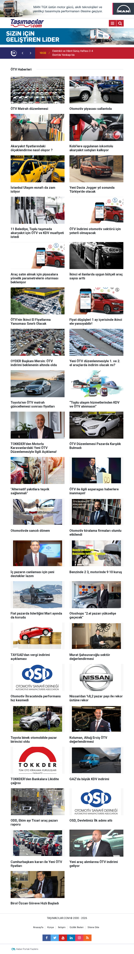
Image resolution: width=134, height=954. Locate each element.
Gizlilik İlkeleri (77, 927)
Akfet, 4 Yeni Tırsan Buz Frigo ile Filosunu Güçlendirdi (70, 52)
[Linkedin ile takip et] (71, 938)
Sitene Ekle (93, 927)
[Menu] (113, 23)
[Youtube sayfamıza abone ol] (63, 938)
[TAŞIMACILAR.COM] (27, 23)
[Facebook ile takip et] (46, 938)
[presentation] (22, 53)
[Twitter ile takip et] (55, 938)
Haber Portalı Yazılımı (27, 949)
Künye (50, 927)
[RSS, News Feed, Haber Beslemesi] (87, 938)
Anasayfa (38, 927)
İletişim (62, 927)
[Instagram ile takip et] (79, 938)
